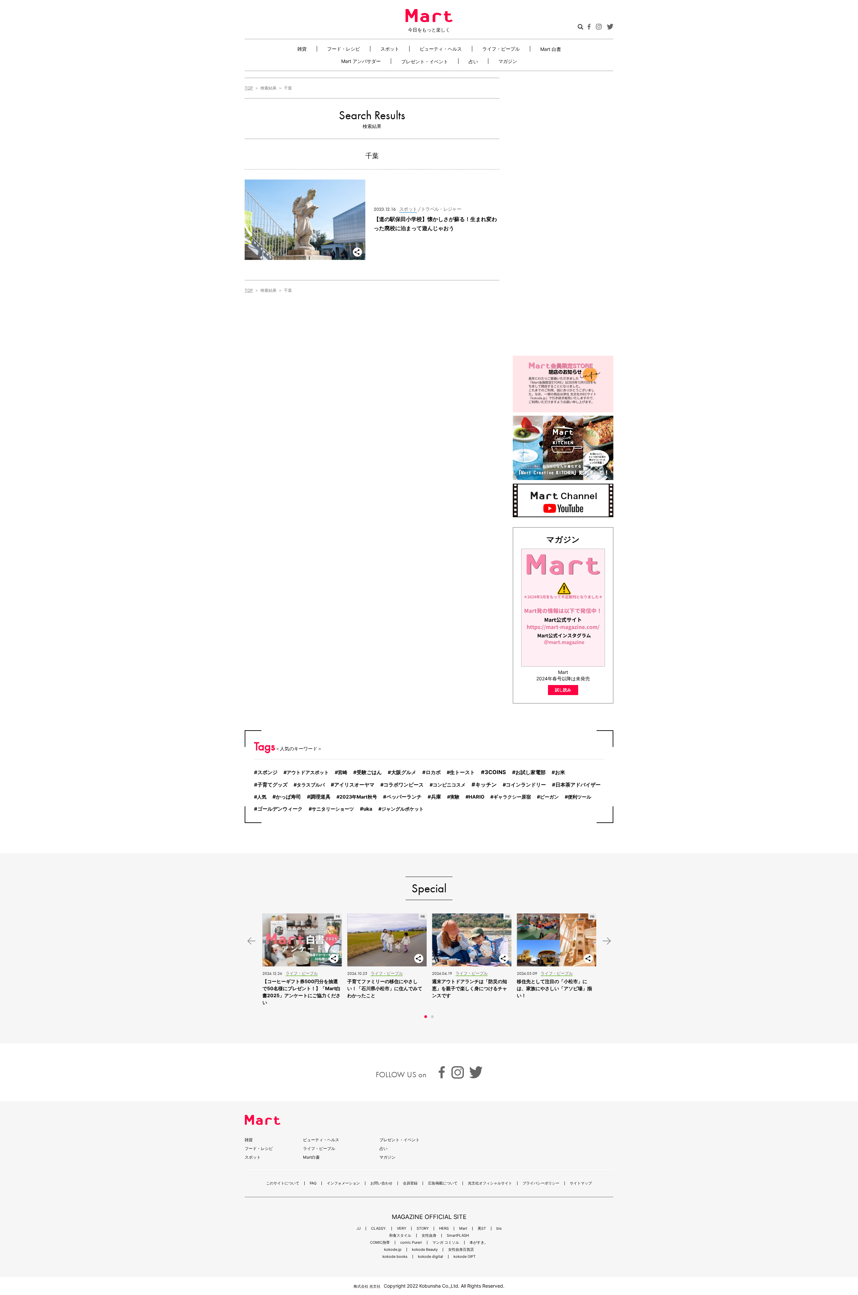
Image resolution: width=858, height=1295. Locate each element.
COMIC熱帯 (380, 1242)
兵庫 (436, 797)
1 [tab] (425, 1016)
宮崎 (342, 772)
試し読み (563, 689)
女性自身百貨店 (461, 1249)
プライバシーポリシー (541, 1183)
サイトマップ (581, 1183)
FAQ (313, 1183)
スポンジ (267, 772)
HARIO (476, 797)
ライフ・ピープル (501, 49)
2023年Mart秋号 (358, 797)
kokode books (395, 1256)
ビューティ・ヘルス (441, 49)
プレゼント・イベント (424, 61)
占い (473, 61)
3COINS (495, 772)
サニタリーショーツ (333, 809)
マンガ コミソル (445, 1242)
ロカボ (433, 772)
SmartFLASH (458, 1235)
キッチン (486, 784)
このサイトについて (282, 1183)
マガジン (507, 61)
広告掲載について (442, 1183)
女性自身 (429, 1235)
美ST (482, 1228)
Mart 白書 (550, 49)
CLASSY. (378, 1228)
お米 (560, 772)
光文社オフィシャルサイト (490, 1183)
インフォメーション (343, 1183)
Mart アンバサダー (361, 61)
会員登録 (410, 1183)
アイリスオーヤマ (354, 784)
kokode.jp (393, 1249)
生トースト (462, 772)
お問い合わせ (381, 1183)
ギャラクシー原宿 (512, 797)
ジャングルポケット (402, 809)
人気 (261, 797)
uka (367, 809)
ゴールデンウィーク (280, 809)
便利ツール (579, 797)
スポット (389, 49)
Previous (251, 941)
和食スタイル (400, 1235)
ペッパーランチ (404, 797)
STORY (423, 1228)
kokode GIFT (464, 1256)
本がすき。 (479, 1242)
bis (499, 1228)
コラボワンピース (403, 785)
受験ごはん (369, 772)
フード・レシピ (343, 49)
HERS (444, 1228)
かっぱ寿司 (288, 797)
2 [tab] (432, 1016)
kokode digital (430, 1256)
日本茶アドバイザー (578, 785)
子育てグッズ (272, 785)
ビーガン (549, 797)
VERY (401, 1228)
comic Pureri (411, 1242)
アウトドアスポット (308, 772)
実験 (454, 797)
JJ (359, 1228)
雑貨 (302, 49)
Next (606, 941)
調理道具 (320, 797)
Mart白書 (311, 1157)
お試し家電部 (530, 772)
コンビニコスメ (449, 785)
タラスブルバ (311, 785)
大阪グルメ (403, 772)
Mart (463, 1228)
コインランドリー (526, 785)
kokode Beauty (425, 1249)
